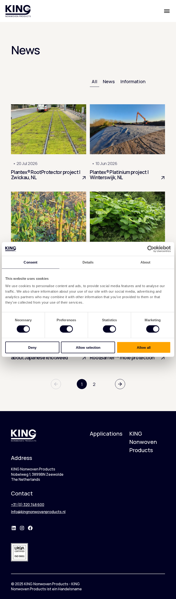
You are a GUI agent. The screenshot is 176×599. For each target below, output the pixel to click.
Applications (106, 433)
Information (133, 81)
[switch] (66, 329)
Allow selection (88, 347)
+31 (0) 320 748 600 (27, 504)
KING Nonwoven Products (143, 442)
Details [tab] (88, 262)
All (94, 81)
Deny (32, 347)
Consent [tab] (30, 262)
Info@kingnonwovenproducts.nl (38, 511)
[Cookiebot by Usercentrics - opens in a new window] (151, 249)
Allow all (144, 347)
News (109, 81)
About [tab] (145, 262)
